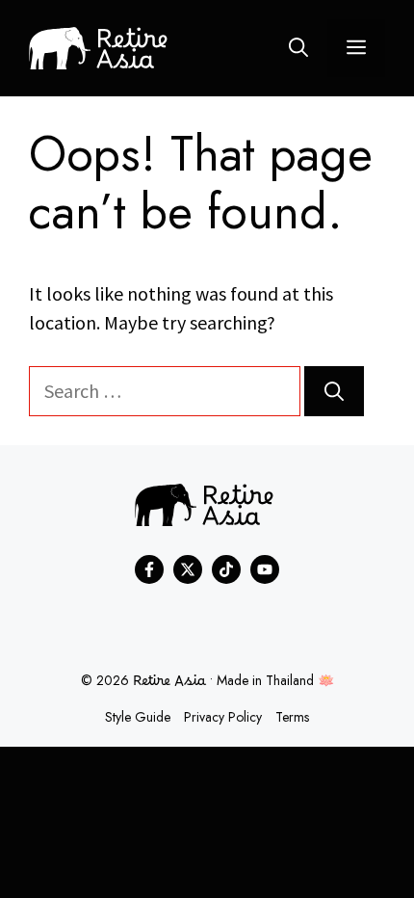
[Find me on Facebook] (149, 569)
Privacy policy (223, 716)
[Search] (334, 391)
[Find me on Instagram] (226, 569)
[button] (298, 48)
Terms (292, 716)
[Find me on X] (187, 569)
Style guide (137, 716)
